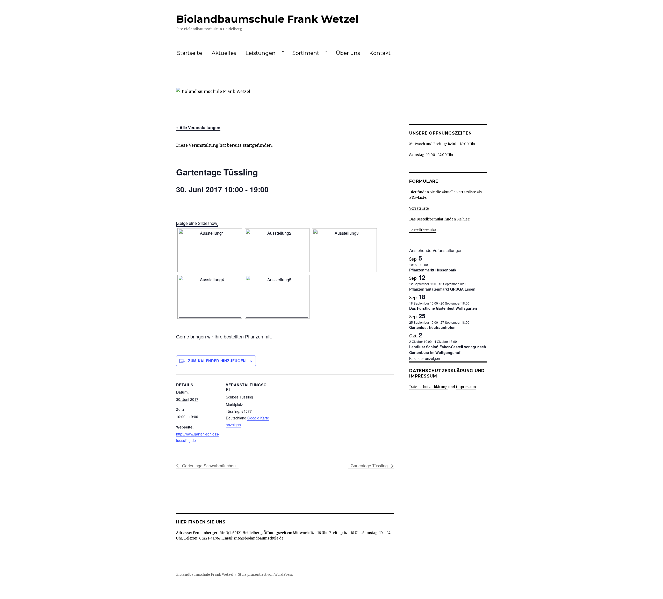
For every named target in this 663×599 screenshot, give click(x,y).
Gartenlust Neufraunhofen (432, 327)
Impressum (466, 387)
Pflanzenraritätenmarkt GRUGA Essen (442, 289)
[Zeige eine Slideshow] (197, 223)
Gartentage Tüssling (370, 466)
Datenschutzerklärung (428, 387)
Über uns (348, 53)
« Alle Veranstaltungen (198, 127)
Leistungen (261, 53)
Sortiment (305, 53)
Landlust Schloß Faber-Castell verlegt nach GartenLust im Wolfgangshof (447, 349)
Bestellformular (422, 230)
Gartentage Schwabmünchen (208, 466)
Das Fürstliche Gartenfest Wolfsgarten (443, 308)
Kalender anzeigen (424, 358)
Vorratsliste (419, 208)
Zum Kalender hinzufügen (217, 360)
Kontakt (380, 53)
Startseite (189, 53)
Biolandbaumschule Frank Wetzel (267, 19)
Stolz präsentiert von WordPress (265, 574)
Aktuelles (224, 53)
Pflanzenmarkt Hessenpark (432, 269)
